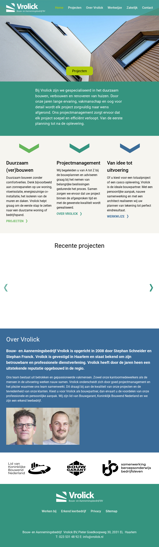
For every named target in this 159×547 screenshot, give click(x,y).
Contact (147, 8)
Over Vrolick (94, 8)
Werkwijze (115, 8)
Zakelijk (132, 8)
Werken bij (49, 511)
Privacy (96, 511)
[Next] (151, 288)
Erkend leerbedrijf (73, 511)
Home (59, 8)
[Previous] (8, 288)
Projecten (74, 8)
